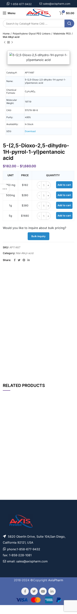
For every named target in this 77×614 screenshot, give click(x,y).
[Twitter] (19, 260)
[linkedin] (28, 260)
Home (6, 33)
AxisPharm (55, 580)
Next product (12, 42)
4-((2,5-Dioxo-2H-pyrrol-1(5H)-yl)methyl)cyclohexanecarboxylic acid (22, 433)
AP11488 (8, 433)
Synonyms (52, 358)
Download (30, 131)
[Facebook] (15, 260)
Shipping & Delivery (49, 368)
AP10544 (9, 472)
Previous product (5, 42)
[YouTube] (43, 591)
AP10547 (9, 457)
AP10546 (9, 446)
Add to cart (64, 184)
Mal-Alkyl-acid (11, 36)
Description (52, 275)
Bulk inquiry (38, 236)
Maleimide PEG (62, 33)
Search (69, 23)
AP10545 (9, 486)
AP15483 (9, 497)
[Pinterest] (23, 260)
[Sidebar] (4, 189)
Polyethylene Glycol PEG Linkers (31, 33)
